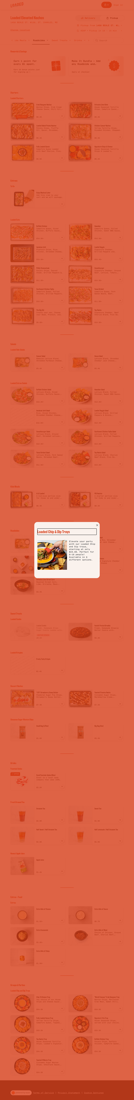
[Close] (97, 525)
